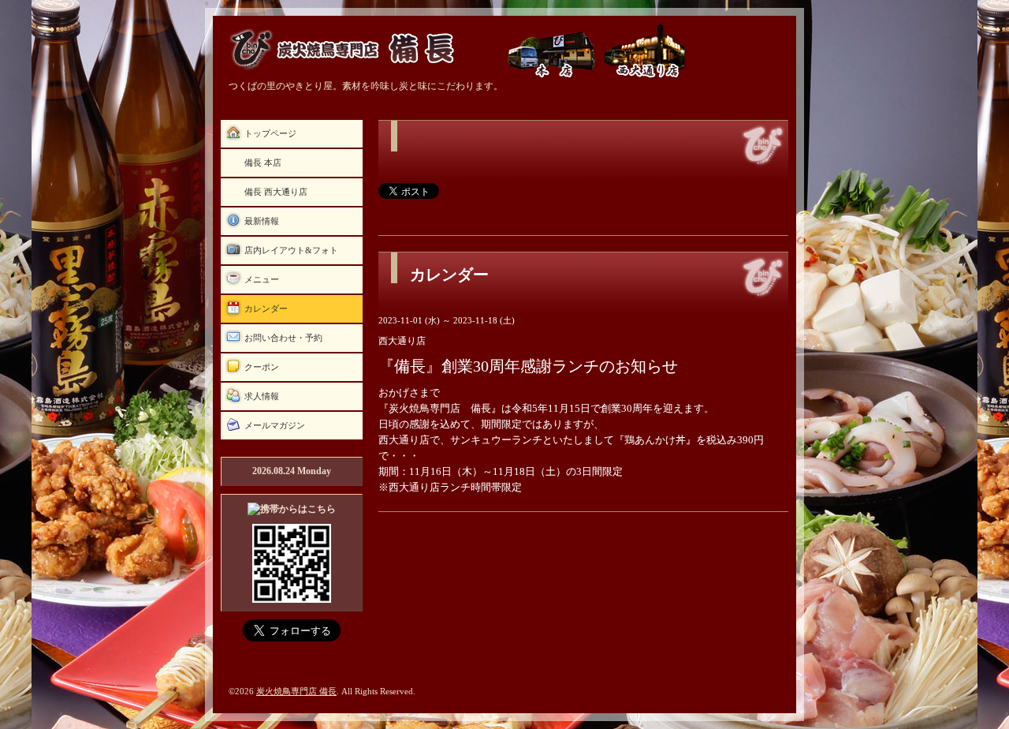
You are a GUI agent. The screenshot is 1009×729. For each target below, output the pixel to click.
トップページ (270, 133)
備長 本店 (262, 162)
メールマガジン (274, 425)
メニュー (261, 279)
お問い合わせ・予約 (283, 337)
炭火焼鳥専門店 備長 (296, 691)
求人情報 (261, 396)
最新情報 (261, 221)
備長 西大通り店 (275, 191)
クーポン (261, 367)
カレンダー (266, 308)
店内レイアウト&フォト (291, 250)
